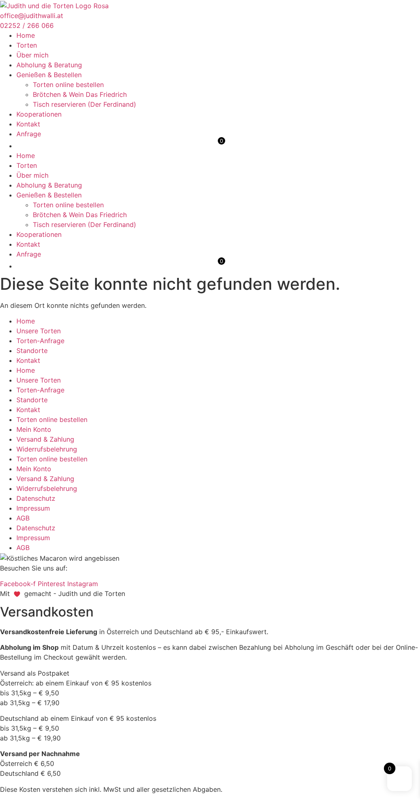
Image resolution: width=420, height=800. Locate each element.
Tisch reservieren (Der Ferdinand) (84, 104)
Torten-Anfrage (40, 341)
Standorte (32, 350)
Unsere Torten (38, 331)
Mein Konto (33, 429)
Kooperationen (39, 114)
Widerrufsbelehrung (46, 449)
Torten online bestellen (68, 84)
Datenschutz (35, 498)
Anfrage (28, 134)
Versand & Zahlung (45, 439)
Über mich (32, 55)
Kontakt (28, 124)
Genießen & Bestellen (49, 75)
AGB (23, 518)
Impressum (33, 508)
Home (25, 35)
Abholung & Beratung (49, 65)
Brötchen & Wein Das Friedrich (80, 94)
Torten (26, 45)
